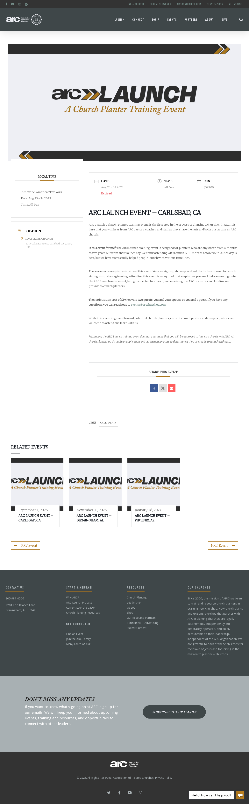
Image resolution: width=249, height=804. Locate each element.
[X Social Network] (163, 388)
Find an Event (74, 634)
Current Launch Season (81, 607)
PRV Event (29, 545)
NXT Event (219, 545)
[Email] (171, 388)
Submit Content (136, 628)
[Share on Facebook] (154, 388)
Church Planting (136, 597)
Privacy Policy (163, 777)
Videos (131, 607)
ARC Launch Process (79, 602)
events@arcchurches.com (148, 304)
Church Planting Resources (83, 612)
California (108, 422)
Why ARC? (72, 597)
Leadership (134, 602)
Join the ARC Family (78, 639)
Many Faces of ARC (78, 644)
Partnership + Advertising (142, 623)
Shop (130, 612)
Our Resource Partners (141, 617)
